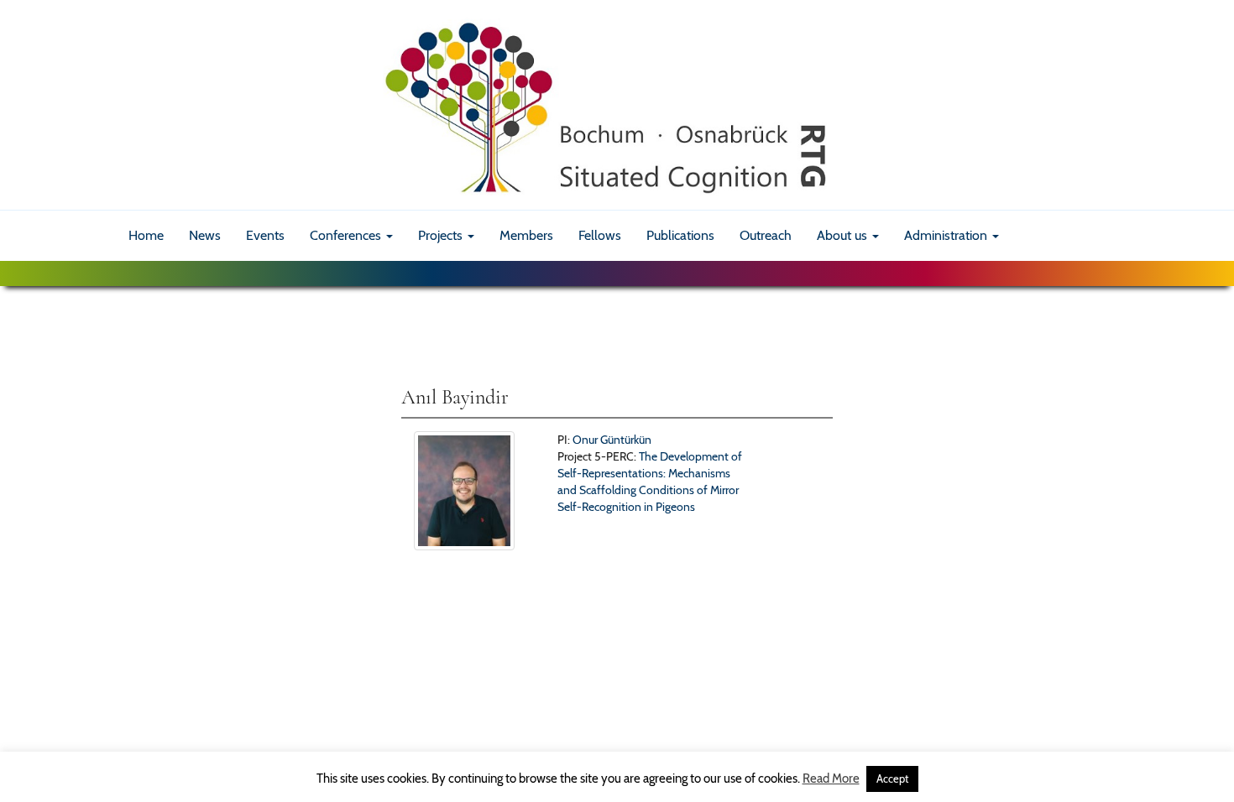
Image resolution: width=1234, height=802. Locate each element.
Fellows (599, 235)
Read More (831, 778)
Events (265, 235)
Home (146, 235)
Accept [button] (892, 778)
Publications (680, 235)
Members (526, 235)
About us (844, 235)
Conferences (347, 235)
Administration (947, 235)
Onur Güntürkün (612, 439)
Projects (442, 235)
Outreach (766, 235)
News (205, 235)
